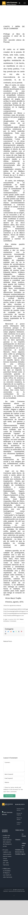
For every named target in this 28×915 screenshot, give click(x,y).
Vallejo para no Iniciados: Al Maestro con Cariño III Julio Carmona (7, 873)
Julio (6, 619)
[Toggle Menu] (24, 3)
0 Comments (13, 621)
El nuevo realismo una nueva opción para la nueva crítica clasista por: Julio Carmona (7, 857)
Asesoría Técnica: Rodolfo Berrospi (17, 891)
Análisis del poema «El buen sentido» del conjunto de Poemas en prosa (7, 841)
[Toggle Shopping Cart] (19, 3)
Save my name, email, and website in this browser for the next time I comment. (13, 790)
